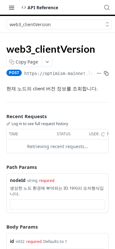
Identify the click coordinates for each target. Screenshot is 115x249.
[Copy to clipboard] (106, 73)
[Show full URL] (98, 73)
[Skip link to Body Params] (2, 227)
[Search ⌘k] (107, 7)
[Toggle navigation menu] (11, 7)
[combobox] (57, 204)
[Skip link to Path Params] (2, 167)
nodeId (18, 180)
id (12, 241)
